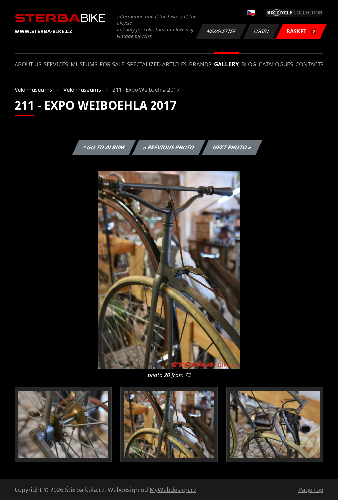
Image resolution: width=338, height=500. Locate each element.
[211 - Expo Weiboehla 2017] (169, 269)
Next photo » (232, 147)
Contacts (309, 64)
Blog (248, 64)
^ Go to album (104, 147)
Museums (84, 64)
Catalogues (276, 64)
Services (56, 64)
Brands (200, 64)
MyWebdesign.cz (173, 490)
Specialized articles (157, 64)
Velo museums (33, 89)
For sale (112, 64)
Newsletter (221, 31)
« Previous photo (169, 147)
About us (28, 64)
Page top (310, 490)
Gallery (226, 64)
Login (261, 31)
